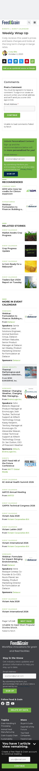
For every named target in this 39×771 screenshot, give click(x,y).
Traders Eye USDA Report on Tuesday (12, 281)
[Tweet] (21, 61)
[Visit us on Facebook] (2, 703)
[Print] (4, 61)
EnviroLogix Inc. (14, 399)
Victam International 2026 (15, 543)
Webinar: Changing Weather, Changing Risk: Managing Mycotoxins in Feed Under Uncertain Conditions (12, 393)
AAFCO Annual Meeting (14, 492)
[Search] (29, 22)
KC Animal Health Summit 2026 (18, 482)
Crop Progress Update (9, 249)
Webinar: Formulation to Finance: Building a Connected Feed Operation (12, 207)
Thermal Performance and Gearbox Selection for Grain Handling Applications (11, 372)
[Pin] (27, 61)
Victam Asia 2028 (11, 516)
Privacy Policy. (26, 169)
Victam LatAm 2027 (12, 529)
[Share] (10, 61)
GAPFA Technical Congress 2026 (18, 505)
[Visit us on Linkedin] (7, 703)
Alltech (16, 449)
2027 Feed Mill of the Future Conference (11, 463)
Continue (19, 766)
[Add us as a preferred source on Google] (32, 61)
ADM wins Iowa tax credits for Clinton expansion (12, 191)
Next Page (26, 621)
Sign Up (11, 174)
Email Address (11, 104)
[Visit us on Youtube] (12, 703)
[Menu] (34, 22)
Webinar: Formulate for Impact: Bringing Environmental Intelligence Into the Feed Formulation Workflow (12, 559)
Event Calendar (20, 29)
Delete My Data (19, 710)
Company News (9, 186)
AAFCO (10, 496)
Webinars (6, 311)
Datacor (11, 322)
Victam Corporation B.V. (18, 519)
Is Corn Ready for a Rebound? (11, 265)
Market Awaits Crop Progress (12, 234)
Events (5, 29)
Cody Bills (12, 52)
